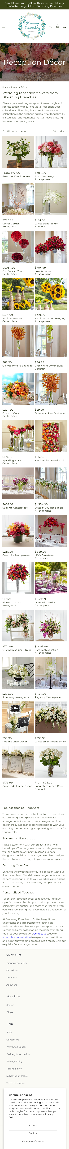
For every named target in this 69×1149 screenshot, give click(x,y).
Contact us (39, 933)
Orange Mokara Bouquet (17, 365)
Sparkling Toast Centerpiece (11, 462)
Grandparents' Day (16, 963)
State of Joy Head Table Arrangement (49, 509)
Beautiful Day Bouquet (16, 176)
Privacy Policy (14, 1061)
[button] (50, 26)
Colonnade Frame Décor (17, 786)
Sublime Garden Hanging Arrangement (50, 320)
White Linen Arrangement (50, 741)
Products (11, 977)
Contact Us (12, 1039)
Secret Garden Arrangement (11, 225)
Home (5, 87)
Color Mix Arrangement (16, 555)
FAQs (9, 1032)
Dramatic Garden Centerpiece (45, 604)
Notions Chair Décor (14, 741)
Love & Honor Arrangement (43, 272)
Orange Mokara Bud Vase (50, 413)
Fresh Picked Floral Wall (49, 460)
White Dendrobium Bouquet (46, 225)
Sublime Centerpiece (15, 507)
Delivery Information (18, 1054)
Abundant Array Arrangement (44, 178)
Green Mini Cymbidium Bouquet (49, 367)
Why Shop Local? (16, 1046)
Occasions (12, 970)
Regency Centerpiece (47, 697)
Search (10, 1005)
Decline (33, 1133)
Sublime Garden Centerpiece (12, 320)
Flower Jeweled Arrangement (11, 604)
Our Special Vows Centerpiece (13, 272)
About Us (11, 984)
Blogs (9, 1012)
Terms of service (15, 1083)
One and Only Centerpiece (10, 414)
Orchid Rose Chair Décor (17, 649)
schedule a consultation (16, 937)
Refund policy (14, 1068)
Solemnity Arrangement (17, 697)
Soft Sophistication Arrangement (46, 651)
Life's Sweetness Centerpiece (45, 557)
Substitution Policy (17, 1075)
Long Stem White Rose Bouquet (49, 787)
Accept (33, 1125)
